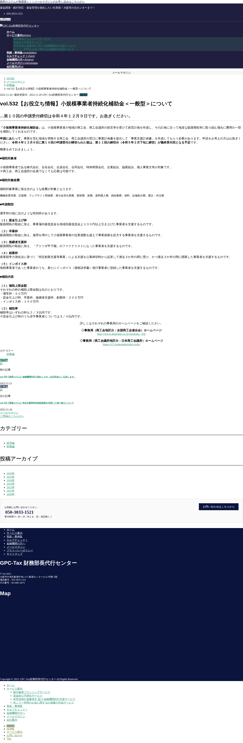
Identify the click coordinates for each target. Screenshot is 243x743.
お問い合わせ (14, 735)
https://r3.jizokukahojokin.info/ (121, 344)
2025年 (11, 477)
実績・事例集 (14, 536)
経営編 (11, 443)
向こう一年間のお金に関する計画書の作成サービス (43, 49)
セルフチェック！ (17, 540)
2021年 (11, 490)
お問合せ (5, 19)
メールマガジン (16, 547)
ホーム (11, 529)
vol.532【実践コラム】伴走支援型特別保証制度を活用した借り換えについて (37, 403)
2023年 (11, 483)
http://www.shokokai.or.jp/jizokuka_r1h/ (121, 334)
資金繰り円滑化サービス (27, 42)
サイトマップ (14, 553)
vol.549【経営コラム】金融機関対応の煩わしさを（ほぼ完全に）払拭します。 (38, 377)
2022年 (11, 487)
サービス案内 (14, 533)
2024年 (11, 480)
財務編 (83, 94)
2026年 (11, 473)
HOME (11, 728)
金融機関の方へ (16, 543)
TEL (9, 738)
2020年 (11, 494)
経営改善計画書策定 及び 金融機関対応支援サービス (44, 45)
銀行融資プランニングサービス (31, 38)
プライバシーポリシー (20, 550)
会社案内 (12, 720)
